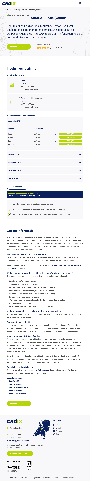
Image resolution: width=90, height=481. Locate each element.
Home (9, 10)
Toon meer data (16, 187)
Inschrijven (70, 134)
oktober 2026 (13, 155)
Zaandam (39, 427)
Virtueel (24, 98)
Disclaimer (25, 478)
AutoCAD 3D (14, 381)
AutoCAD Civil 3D (16, 384)
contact (16, 196)
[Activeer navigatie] (86, 3)
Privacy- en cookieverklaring (64, 478)
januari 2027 (13, 178)
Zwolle (45, 426)
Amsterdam (40, 428)
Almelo (47, 427)
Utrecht (41, 429)
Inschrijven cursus (17, 47)
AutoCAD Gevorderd (17, 394)
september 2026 (14, 121)
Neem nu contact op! (18, 454)
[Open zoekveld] (80, 3)
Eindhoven (42, 434)
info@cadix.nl (16, 437)
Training (17, 10)
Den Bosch (40, 431)
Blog (57, 434)
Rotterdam (38, 430)
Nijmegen (44, 430)
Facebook (59, 425)
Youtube (59, 431)
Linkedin (59, 428)
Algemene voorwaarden (41, 478)
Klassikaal (25, 80)
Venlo (45, 434)
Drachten (45, 421)
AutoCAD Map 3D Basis (18, 387)
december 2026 (14, 171)
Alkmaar (39, 425)
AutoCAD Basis (15, 391)
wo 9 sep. (37, 134)
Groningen (47, 421)
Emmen (49, 425)
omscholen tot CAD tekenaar (37, 370)
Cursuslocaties (16, 428)
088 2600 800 (16, 434)
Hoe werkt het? (37, 98)
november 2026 (14, 163)
